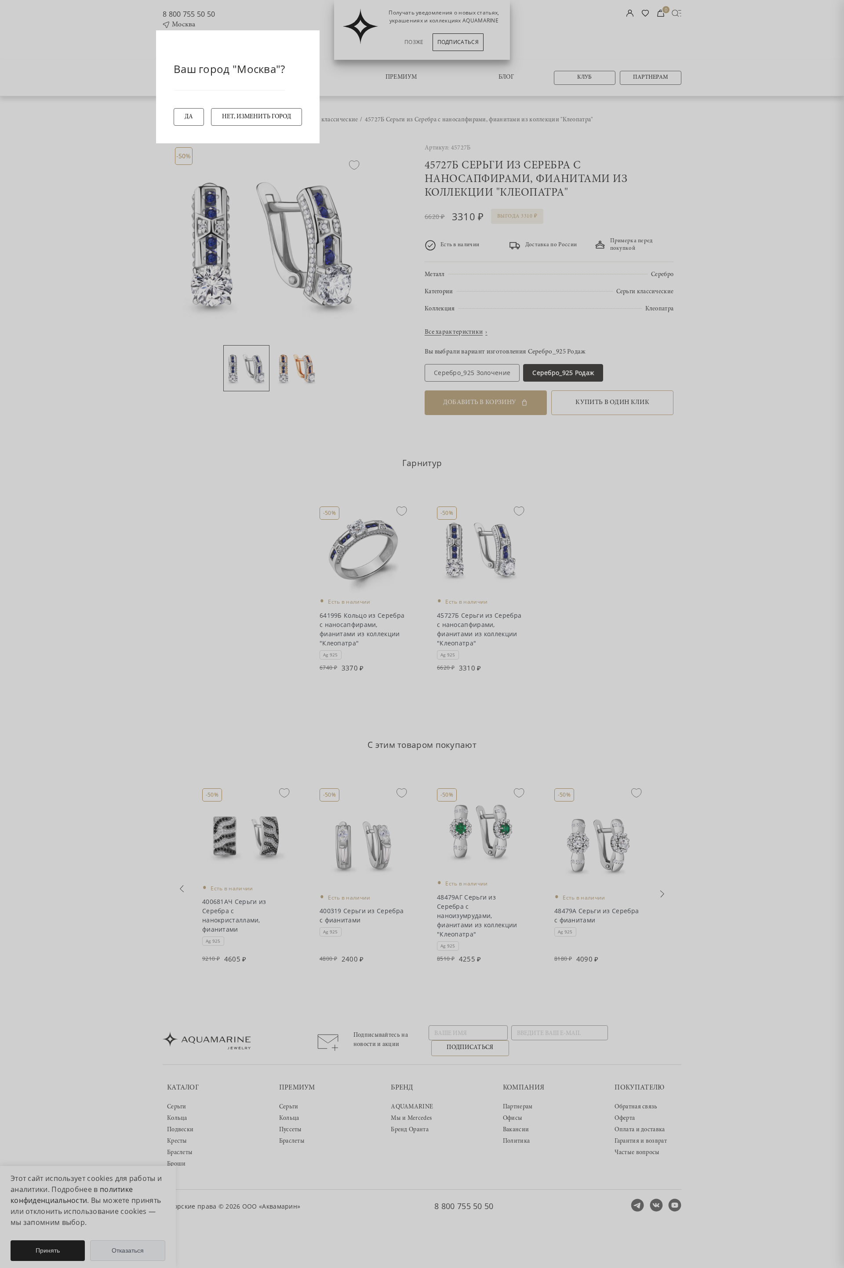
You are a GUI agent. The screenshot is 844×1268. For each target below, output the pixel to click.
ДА (189, 117)
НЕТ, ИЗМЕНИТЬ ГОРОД (256, 117)
